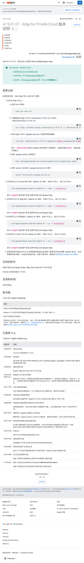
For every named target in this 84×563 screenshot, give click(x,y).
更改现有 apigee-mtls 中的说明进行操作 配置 (22, 325)
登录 (79, 3)
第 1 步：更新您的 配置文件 (34, 322)
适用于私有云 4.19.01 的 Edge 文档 (25, 72)
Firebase (6, 537)
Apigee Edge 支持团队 (33, 75)
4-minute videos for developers (67, 509)
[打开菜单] (3, 2)
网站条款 (15, 553)
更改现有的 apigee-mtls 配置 (66, 254)
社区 (31, 505)
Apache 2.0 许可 (70, 489)
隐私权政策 (6, 553)
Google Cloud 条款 (27, 553)
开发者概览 (61, 505)
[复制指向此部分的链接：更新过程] (15, 90)
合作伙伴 (6, 512)
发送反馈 (77, 25)
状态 (31, 512)
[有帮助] (76, 18)
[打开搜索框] (59, 2)
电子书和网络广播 (9, 516)
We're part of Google (10, 505)
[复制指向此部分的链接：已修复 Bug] (17, 333)
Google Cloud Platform (10, 540)
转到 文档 (68, 57)
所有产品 (6, 544)
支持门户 (33, 516)
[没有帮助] (79, 18)
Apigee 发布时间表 (31, 80)
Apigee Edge (7, 19)
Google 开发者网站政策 (24, 491)
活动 (4, 509)
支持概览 (33, 509)
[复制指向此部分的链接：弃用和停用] (18, 279)
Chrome (5, 533)
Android (5, 530)
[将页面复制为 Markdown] (13, 29)
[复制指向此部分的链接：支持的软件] (18, 262)
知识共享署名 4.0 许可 (37, 489)
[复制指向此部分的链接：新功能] (12, 292)
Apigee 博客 (61, 512)
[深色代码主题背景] (77, 109)
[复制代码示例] (80, 109)
